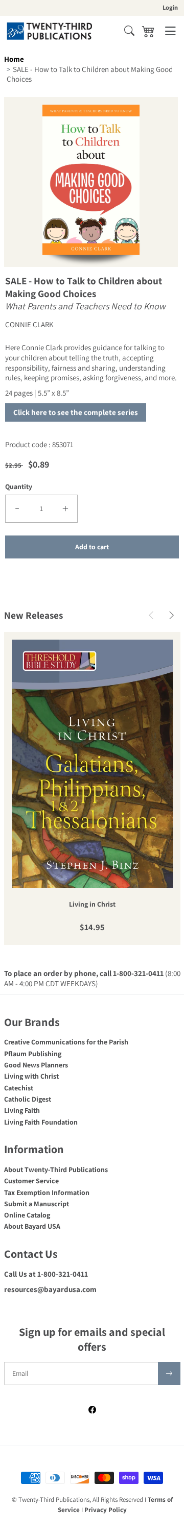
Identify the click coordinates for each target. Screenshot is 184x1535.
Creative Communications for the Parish (66, 1041)
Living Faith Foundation (41, 1122)
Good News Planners (36, 1064)
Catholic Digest (27, 1099)
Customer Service (31, 1180)
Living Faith (22, 1110)
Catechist (18, 1087)
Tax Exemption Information (46, 1192)
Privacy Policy (105, 1509)
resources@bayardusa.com (50, 1289)
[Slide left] (151, 615)
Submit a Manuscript (36, 1203)
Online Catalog (27, 1215)
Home (14, 59)
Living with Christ (31, 1076)
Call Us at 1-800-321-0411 (46, 1274)
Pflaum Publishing (32, 1053)
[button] (129, 30)
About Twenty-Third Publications (56, 1169)
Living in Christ (92, 904)
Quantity (18, 486)
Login (170, 7)
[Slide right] (171, 615)
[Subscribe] (169, 1373)
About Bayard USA (32, 1226)
